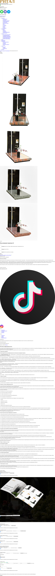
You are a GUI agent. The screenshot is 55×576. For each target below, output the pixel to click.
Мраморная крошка (5, 23)
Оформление (3, 28)
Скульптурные (5, 22)
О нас (2, 46)
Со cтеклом (4, 25)
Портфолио (3, 330)
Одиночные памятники (6, 20)
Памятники (3, 18)
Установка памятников (6, 35)
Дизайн (2, 336)
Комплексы (4, 19)
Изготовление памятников (6, 34)
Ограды (4, 27)
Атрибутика (4, 31)
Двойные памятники (6, 21)
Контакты (2, 49)
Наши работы (3, 40)
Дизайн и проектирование (6, 38)
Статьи (4, 45)
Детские (4, 24)
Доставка (4, 42)
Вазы (3, 29)
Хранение (4, 43)
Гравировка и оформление (6, 36)
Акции (2, 39)
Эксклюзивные (7, 50)
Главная (1, 50)
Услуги (2, 33)
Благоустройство (3, 337)
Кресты (4, 26)
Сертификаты (5, 48)
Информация (3, 41)
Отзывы (4, 47)
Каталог (4, 50)
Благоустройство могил (6, 37)
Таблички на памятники (6, 32)
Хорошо (1, 575)
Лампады (4, 30)
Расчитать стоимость (6, 44)
